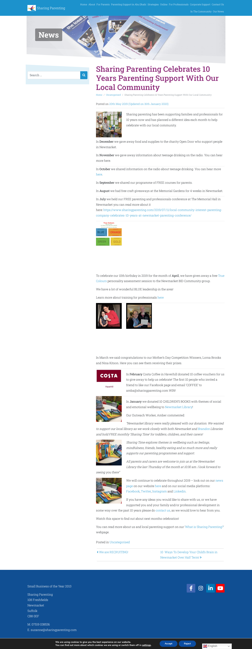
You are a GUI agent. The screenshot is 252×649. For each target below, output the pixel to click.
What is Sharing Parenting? (204, 527)
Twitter (146, 491)
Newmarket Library (178, 407)
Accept (168, 643)
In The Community (201, 11)
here (99, 174)
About (91, 4)
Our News (218, 11)
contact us (163, 510)
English (212, 646)
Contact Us (218, 4)
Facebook (133, 491)
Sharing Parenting (51, 8)
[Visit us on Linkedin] (210, 588)
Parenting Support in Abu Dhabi (128, 4)
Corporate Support (200, 4)
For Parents (103, 4)
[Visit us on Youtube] (220, 588)
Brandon (204, 429)
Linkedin (179, 491)
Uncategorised (113, 94)
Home (83, 4)
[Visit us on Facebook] (191, 588)
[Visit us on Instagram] (200, 588)
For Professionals (179, 4)
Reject (187, 643)
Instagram (159, 491)
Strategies (153, 4)
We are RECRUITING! (113, 552)
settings (146, 645)
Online (163, 4)
